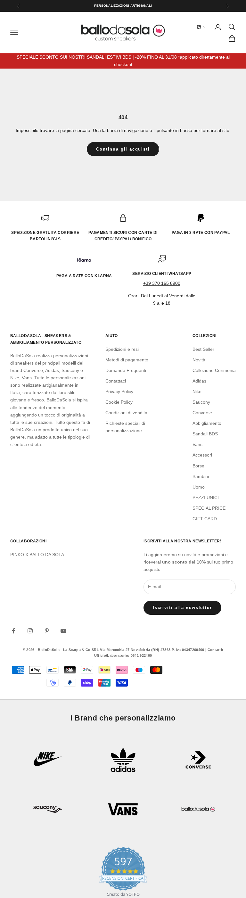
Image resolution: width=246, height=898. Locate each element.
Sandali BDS (205, 433)
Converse (202, 412)
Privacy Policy (119, 391)
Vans (197, 444)
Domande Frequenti (125, 370)
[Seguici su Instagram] (30, 631)
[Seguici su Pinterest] (47, 631)
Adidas (199, 380)
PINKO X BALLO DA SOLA (37, 554)
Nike (197, 391)
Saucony (201, 402)
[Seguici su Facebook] (13, 631)
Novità (199, 359)
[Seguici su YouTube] (63, 631)
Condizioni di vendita (126, 412)
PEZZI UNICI (206, 497)
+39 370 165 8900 (161, 283)
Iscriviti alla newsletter (182, 607)
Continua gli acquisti (123, 149)
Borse (198, 465)
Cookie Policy (119, 402)
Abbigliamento (207, 423)
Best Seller (203, 349)
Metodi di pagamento (126, 359)
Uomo (199, 487)
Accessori (202, 454)
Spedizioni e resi (122, 349)
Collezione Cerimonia (214, 370)
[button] (201, 26)
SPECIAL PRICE (209, 508)
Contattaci (115, 380)
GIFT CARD (205, 518)
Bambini (201, 476)
